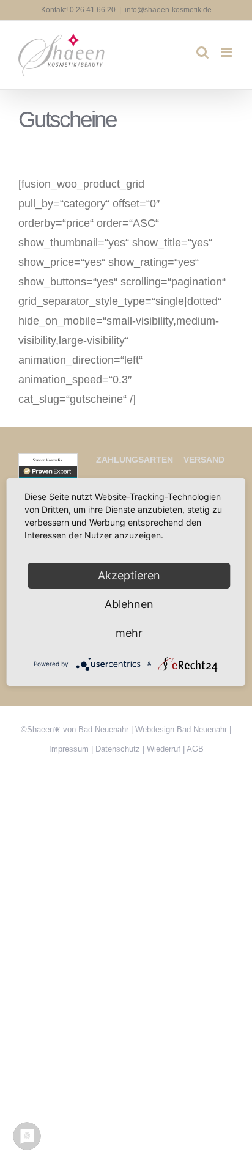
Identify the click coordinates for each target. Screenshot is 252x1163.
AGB (195, 749)
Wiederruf (163, 749)
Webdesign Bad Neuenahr (181, 729)
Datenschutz (117, 749)
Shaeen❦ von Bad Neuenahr (77, 729)
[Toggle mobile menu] (227, 52)
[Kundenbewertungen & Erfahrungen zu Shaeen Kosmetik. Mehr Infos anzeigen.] (48, 463)
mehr (129, 632)
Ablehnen (129, 604)
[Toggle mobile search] (202, 52)
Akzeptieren (129, 575)
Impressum (69, 749)
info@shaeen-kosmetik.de (168, 10)
